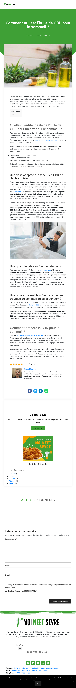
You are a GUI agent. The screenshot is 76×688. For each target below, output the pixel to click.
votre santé (17, 192)
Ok (38, 684)
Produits (31, 35)
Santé (11, 483)
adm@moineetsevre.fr (40, 670)
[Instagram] (43, 663)
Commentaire (11, 539)
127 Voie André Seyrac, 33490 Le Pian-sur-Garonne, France (36, 668)
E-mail (8, 575)
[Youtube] (38, 663)
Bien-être (12, 474)
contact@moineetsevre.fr (20, 670)
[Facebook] (28, 663)
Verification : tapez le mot (21, 591)
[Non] (74, 682)
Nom (7, 565)
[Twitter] (33, 663)
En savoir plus (38, 428)
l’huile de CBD (34, 305)
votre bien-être (45, 270)
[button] (20, 648)
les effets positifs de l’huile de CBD (30, 336)
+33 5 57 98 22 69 (23, 673)
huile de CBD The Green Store (46, 140)
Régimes (12, 481)
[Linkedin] (48, 663)
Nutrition (12, 476)
